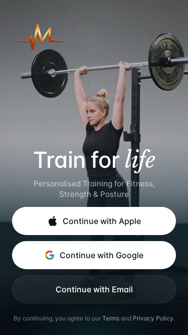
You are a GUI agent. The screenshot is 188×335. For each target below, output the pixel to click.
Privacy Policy (153, 318)
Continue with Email (94, 289)
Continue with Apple (102, 221)
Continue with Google (101, 255)
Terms (110, 318)
